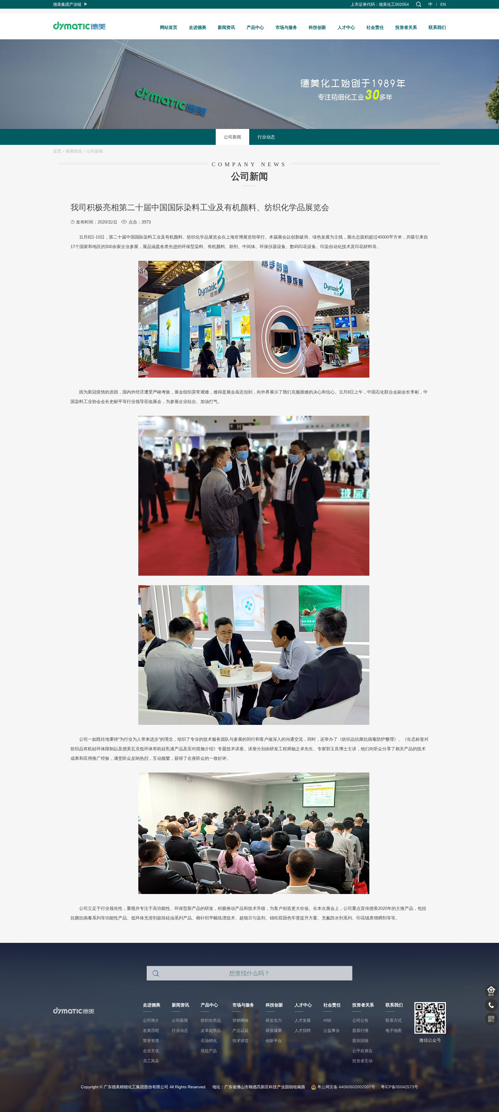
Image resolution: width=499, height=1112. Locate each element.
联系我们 (437, 27)
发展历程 (151, 1030)
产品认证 (240, 1030)
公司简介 (151, 1020)
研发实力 (274, 1020)
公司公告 (360, 1020)
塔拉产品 (209, 1050)
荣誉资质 (151, 1040)
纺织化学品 (211, 1020)
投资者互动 (362, 1061)
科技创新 (317, 27)
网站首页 (168, 27)
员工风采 (151, 1061)
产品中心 (255, 27)
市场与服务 (286, 27)
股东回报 (360, 1040)
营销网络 (240, 1020)
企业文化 (151, 1050)
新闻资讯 (226, 27)
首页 (57, 151)
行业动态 (266, 136)
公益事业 (331, 1030)
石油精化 (209, 1040)
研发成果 (274, 1030)
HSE (327, 1020)
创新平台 (274, 1040)
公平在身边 (362, 1050)
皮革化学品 (211, 1030)
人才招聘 (303, 1030)
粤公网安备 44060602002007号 (345, 1087)
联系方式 (394, 1020)
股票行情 (360, 1030)
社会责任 (375, 27)
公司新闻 (232, 136)
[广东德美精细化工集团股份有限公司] (82, 24)
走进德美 (197, 27)
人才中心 (346, 27)
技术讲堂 (240, 1040)
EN (443, 4)
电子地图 (394, 1030)
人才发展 (303, 1020)
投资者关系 (406, 27)
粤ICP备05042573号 (399, 1087)
